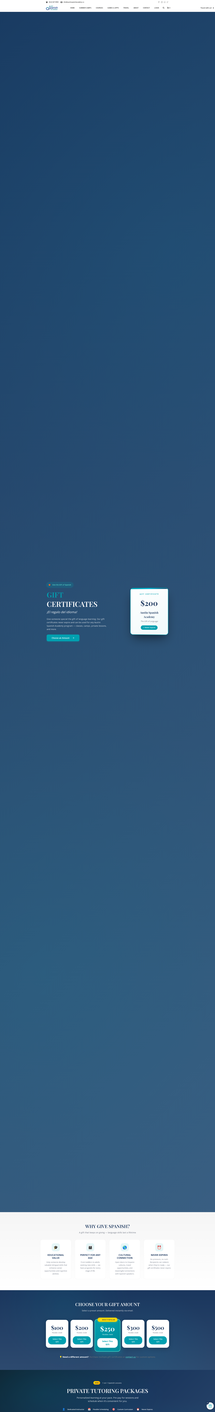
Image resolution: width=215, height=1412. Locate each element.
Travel (126, 8)
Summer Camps (85, 8)
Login (156, 8)
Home (72, 8)
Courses (99, 8)
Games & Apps (113, 8)
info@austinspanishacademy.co (73, 2)
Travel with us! (206, 8)
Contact (146, 8)
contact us (131, 1357)
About (136, 8)
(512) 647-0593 (53, 2)
